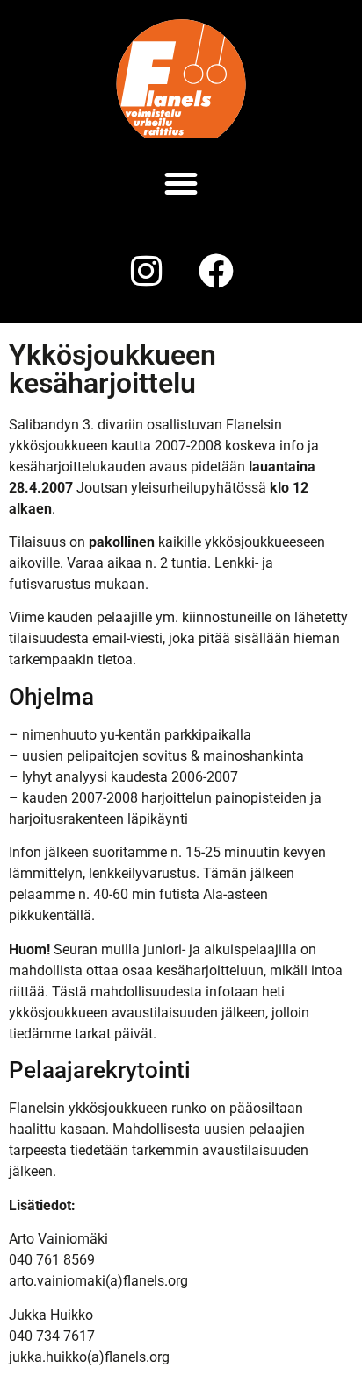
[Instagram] (146, 271)
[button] (181, 183)
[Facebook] (216, 271)
